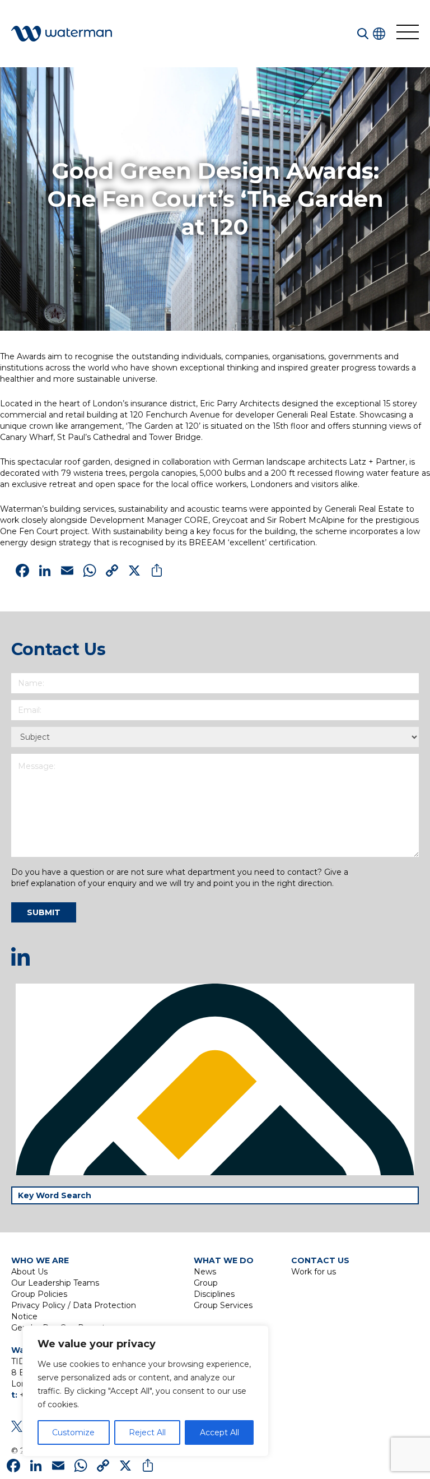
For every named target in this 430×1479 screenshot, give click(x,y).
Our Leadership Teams (55, 1283)
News (205, 1272)
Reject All (147, 1432)
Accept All (219, 1432)
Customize (73, 1432)
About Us (29, 1272)
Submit (43, 912)
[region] (145, 1391)
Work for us (313, 1272)
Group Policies (39, 1294)
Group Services (223, 1305)
